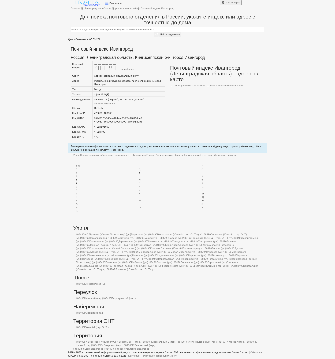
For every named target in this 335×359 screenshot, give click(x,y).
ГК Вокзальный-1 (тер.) (128, 341)
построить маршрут (105, 103)
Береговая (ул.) (140, 234)
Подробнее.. (127, 69)
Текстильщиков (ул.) (92, 265)
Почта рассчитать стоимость (189, 85)
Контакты (133, 355)
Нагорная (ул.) (140, 255)
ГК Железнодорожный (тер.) (201, 341)
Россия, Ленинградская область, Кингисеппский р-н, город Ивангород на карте (191, 155)
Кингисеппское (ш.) (95, 283)
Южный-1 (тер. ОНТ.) (96, 327)
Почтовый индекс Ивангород (87, 348)
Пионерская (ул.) (189, 258)
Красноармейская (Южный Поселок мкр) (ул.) (115, 248)
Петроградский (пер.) (123, 298)
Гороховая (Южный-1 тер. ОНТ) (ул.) (212, 237)
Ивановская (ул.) (147, 244)
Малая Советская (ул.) (183, 251)
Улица (76, 155)
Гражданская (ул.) (99, 241)
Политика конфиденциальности (159, 355)
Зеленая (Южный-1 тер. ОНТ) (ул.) (109, 244)
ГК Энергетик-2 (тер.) (143, 345)
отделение (170, 34)
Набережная (106, 155)
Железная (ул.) (156, 241)
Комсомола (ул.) (212, 244)
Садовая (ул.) (164, 262)
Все (78, 165)
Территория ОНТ (123, 155)
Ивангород (143, 348)
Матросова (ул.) (214, 251)
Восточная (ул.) (126, 237)
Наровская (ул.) (197, 255)
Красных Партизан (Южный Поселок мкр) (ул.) (176, 248)
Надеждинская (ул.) (168, 255)
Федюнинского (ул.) (173, 265)
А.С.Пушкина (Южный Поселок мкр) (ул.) (107, 234)
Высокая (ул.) (150, 237)
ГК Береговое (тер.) (95, 341)
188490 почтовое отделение (120, 348)
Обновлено (256, 352)
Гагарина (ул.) (175, 237)
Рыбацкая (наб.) (93, 312)
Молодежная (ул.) (122, 255)
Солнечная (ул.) (190, 262)
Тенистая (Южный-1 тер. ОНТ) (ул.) (132, 265)
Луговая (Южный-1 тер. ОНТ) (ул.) (109, 251)
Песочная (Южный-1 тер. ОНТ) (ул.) (128, 258)
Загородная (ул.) (208, 241)
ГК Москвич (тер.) (235, 341)
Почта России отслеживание (226, 85)
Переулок (93, 155)
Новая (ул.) (221, 255)
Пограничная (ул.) (218, 258)
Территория (139, 155)
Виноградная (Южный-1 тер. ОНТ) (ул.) (179, 234)
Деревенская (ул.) (128, 241)
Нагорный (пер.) (93, 298)
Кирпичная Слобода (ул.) (179, 244)
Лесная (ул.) (219, 248)
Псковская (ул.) (114, 262)
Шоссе (84, 155)
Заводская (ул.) (182, 241)
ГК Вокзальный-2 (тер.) (163, 341)
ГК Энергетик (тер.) (111, 345)
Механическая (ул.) (100, 255)
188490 (80, 234)
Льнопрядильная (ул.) (149, 251)
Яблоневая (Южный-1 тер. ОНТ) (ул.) (135, 269)
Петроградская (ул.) (168, 258)
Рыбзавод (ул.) (139, 262)
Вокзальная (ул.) (98, 237)
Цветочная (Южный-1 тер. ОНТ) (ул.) (213, 265)
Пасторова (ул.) (90, 258)
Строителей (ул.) (217, 262)
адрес (233, 2)
